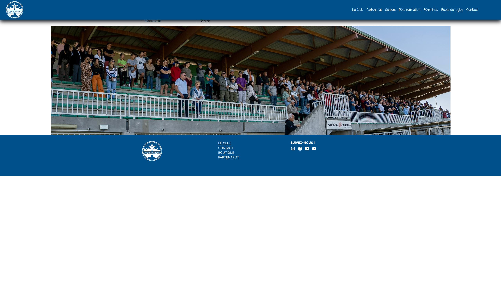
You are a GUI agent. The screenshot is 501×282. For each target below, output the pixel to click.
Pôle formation (409, 10)
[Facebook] (491, 10)
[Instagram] (483, 10)
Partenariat (374, 10)
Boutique (226, 153)
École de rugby (452, 10)
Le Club (357, 10)
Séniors (390, 10)
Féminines (431, 10)
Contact (472, 10)
